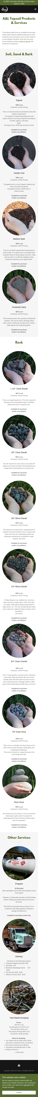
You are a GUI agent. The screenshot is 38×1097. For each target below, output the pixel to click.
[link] (4, 9)
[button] (35, 9)
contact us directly (24, 41)
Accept (18, 1092)
